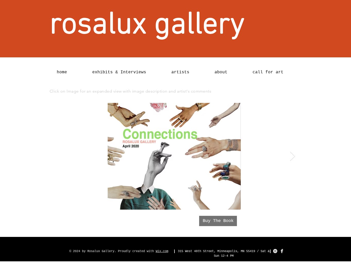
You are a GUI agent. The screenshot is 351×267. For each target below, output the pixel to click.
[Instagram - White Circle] (275, 251)
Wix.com (162, 251)
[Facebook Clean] (282, 251)
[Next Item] (292, 156)
